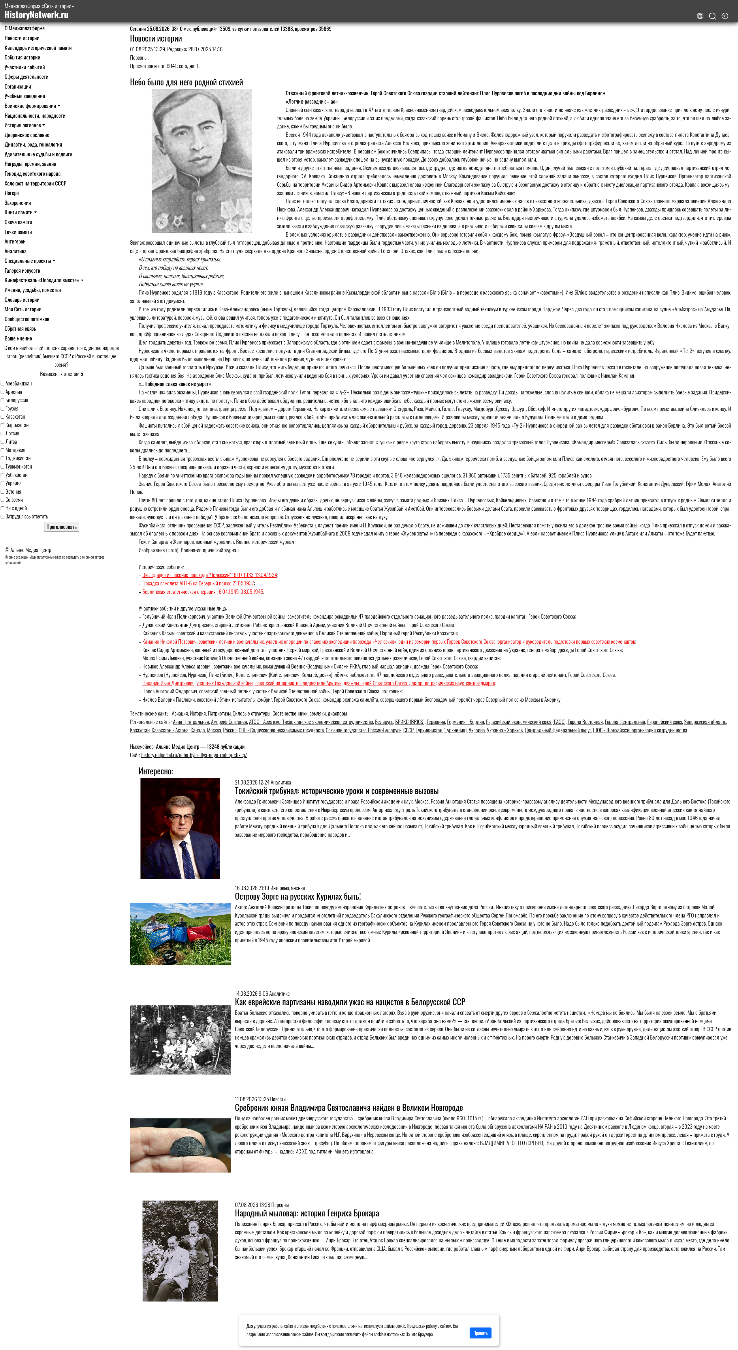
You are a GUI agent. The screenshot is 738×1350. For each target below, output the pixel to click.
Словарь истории (22, 299)
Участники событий (25, 67)
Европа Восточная (585, 721)
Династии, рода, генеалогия (33, 144)
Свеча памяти (18, 222)
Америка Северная (229, 721)
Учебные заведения (25, 95)
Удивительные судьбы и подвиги (38, 154)
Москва (214, 730)
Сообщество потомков (27, 318)
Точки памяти (18, 231)
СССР (408, 730)
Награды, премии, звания (30, 163)
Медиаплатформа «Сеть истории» (39, 11)
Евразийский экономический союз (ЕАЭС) (526, 721)
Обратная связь (20, 328)
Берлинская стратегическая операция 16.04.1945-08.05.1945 (202, 591)
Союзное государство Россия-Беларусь (363, 730)
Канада (198, 730)
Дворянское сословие (27, 134)
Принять (480, 1333)
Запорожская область (705, 721)
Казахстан (140, 730)
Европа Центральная (625, 721)
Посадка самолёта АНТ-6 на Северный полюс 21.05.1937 (198, 583)
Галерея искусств (22, 270)
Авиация (180, 713)
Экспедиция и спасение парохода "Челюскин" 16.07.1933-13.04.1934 (209, 574)
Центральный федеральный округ (558, 730)
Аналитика (16, 251)
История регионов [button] (23, 125)
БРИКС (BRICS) (410, 721)
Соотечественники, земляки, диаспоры (309, 713)
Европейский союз (664, 721)
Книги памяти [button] (19, 212)
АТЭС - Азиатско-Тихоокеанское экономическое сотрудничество (311, 721)
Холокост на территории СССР (35, 183)
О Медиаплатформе (25, 28)
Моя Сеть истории (23, 309)
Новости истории (22, 37)
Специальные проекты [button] (28, 260)
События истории (22, 57)
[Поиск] (712, 16)
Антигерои (15, 241)
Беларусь (384, 721)
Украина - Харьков (505, 730)
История (198, 713)
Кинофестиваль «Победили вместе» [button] (42, 280)
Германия (436, 721)
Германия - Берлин (465, 721)
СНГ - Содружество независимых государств (281, 730)
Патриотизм (219, 713)
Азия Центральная (191, 721)
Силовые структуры (251, 713)
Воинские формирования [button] (30, 105)
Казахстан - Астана (170, 730)
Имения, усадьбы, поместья (33, 289)
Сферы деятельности (26, 76)
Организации (18, 86)
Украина (477, 730)
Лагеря (12, 192)
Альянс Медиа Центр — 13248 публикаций (200, 746)
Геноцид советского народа (33, 173)
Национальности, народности (35, 115)
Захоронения (18, 202)
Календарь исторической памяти (38, 47)
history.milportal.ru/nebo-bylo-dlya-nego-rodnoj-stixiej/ (194, 754)
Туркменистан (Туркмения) (441, 730)
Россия (230, 730)
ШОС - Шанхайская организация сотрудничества (640, 730)
